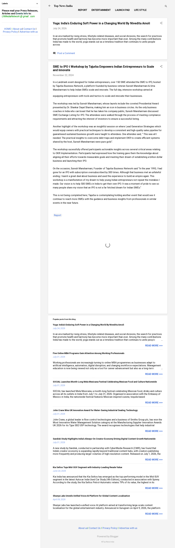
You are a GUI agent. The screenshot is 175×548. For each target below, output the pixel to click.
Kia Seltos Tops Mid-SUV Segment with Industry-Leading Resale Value (87, 467)
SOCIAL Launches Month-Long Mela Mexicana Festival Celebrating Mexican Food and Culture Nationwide (105, 381)
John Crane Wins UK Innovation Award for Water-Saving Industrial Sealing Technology (95, 410)
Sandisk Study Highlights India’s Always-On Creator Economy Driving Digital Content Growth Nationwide (104, 439)
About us (83, 528)
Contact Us (94, 528)
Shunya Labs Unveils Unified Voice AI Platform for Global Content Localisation (91, 496)
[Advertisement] (108, 291)
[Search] (166, 6)
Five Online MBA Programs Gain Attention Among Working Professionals (88, 353)
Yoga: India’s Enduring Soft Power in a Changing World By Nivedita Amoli (101, 23)
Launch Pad (122, 10)
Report (82, 10)
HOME (7, 28)
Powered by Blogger (107, 536)
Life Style (140, 10)
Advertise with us (128, 528)
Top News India (63, 6)
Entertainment (101, 10)
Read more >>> (154, 345)
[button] (161, 23)
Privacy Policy (109, 528)
